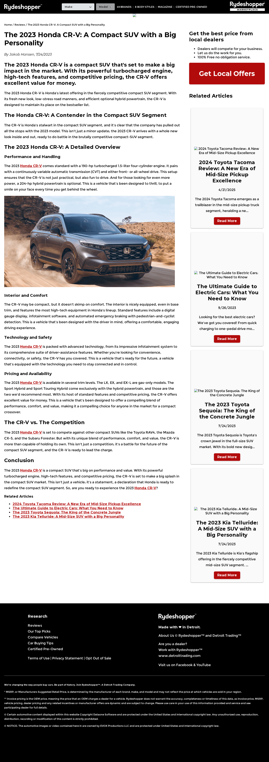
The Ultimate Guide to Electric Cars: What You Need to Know (68, 508)
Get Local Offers (227, 73)
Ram (163, 3)
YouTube (203, 665)
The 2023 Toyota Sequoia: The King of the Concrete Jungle (67, 512)
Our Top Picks (39, 631)
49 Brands (124, 7)
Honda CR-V (31, 166)
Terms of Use (39, 658)
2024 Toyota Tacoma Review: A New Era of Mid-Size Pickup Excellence (77, 504)
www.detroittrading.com (179, 656)
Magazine (165, 7)
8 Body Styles (144, 7)
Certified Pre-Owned (191, 7)
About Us (166, 636)
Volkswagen (210, 3)
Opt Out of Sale (98, 658)
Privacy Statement (67, 658)
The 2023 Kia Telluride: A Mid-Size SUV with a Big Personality (68, 517)
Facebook (184, 665)
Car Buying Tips (40, 643)
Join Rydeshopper (87, 685)
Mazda (128, 3)
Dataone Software (104, 714)
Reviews (35, 625)
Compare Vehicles (43, 637)
